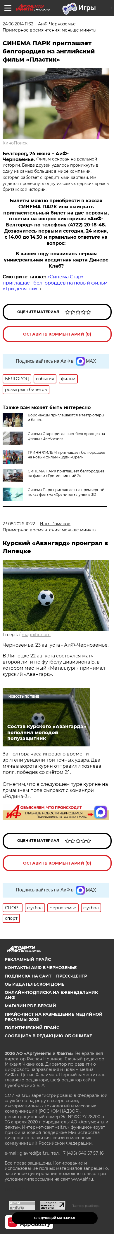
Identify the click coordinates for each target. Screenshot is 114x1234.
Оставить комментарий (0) (57, 334)
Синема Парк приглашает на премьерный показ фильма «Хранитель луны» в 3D (66, 492)
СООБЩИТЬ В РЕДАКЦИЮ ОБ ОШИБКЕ (48, 1035)
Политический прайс (32, 1027)
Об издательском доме (34, 984)
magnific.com (36, 634)
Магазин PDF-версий (30, 1005)
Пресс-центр (71, 976)
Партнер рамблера (85, 1205)
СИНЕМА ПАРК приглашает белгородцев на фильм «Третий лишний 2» (66, 473)
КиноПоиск (15, 143)
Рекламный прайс (28, 959)
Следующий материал (54, 1218)
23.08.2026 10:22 (19, 523)
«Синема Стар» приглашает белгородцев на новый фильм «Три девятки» (55, 283)
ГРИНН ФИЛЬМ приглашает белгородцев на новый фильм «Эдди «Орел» (66, 454)
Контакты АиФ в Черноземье (41, 967)
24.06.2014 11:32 (18, 24)
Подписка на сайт (28, 976)
